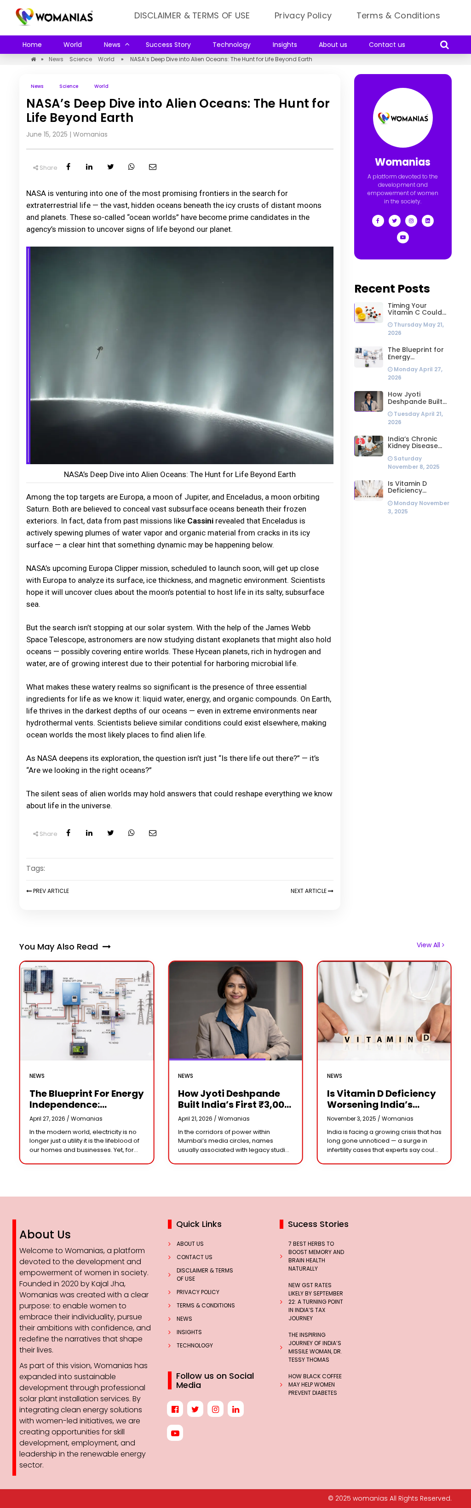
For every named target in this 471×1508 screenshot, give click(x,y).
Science (80, 59)
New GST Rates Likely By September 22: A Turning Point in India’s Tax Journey (315, 1301)
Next (309, 891)
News (112, 44)
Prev (50, 891)
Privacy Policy (303, 15)
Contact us (387, 44)
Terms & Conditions (398, 15)
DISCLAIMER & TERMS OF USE (192, 15)
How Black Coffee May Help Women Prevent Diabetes (315, 1384)
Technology (232, 44)
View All (429, 945)
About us (333, 44)
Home (32, 44)
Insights (285, 44)
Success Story (168, 44)
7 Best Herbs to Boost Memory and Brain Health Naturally (316, 1256)
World (72, 44)
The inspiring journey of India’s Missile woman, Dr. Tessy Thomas (315, 1347)
